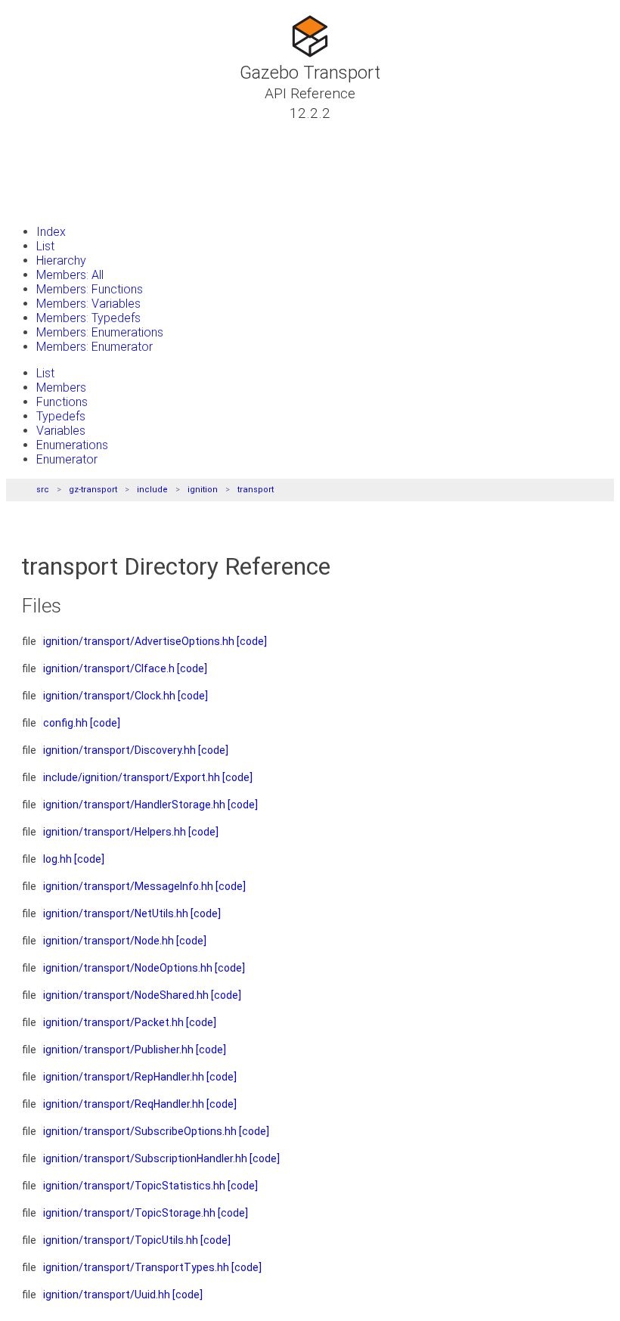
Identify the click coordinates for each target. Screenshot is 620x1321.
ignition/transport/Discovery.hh (119, 750)
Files (40, 185)
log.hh (57, 859)
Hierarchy (61, 260)
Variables (60, 430)
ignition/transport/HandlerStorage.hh (134, 804)
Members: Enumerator (94, 347)
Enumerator (67, 459)
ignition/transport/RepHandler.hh (123, 1077)
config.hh (65, 723)
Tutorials (53, 131)
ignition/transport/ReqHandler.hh (123, 1104)
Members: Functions (89, 289)
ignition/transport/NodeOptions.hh (127, 968)
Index (51, 232)
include (152, 490)
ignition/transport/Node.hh (108, 941)
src (42, 490)
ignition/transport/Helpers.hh (114, 832)
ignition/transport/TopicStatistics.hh (134, 1186)
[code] (252, 641)
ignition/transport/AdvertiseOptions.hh (138, 641)
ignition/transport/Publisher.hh (118, 1049)
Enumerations (72, 445)
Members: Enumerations (99, 332)
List (45, 246)
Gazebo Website (72, 203)
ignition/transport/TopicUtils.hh (120, 1240)
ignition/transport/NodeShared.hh (126, 995)
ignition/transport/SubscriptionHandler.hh (145, 1158)
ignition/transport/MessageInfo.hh (128, 886)
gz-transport (93, 490)
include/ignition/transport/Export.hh (131, 777)
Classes (49, 149)
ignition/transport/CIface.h (109, 668)
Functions (62, 402)
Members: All (70, 275)
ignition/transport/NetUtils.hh (115, 913)
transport (255, 490)
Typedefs (60, 416)
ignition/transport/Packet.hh (113, 1022)
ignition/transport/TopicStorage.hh (129, 1213)
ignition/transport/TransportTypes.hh (136, 1267)
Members (61, 387)
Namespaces (63, 167)
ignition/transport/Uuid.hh (106, 1294)
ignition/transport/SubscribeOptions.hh (140, 1131)
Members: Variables (88, 303)
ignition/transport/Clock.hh (109, 696)
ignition (203, 490)
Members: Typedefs (88, 318)
